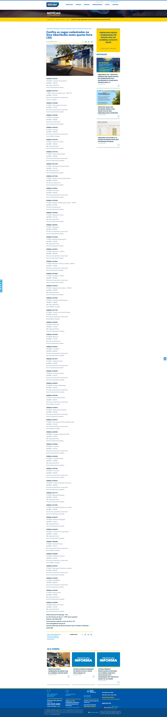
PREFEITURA (69, 4)
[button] (83, 42)
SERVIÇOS (87, 4)
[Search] (109, 2)
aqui (58, 706)
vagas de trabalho (78, 28)
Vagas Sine (88, 28)
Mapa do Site (106, 703)
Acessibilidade (113, 1)
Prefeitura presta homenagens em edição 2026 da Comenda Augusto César (108, 37)
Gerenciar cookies (93, 712)
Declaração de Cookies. (56, 714)
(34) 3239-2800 (53, 704)
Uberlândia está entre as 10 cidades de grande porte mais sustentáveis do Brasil (108, 139)
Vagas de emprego (66, 28)
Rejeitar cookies (105, 712)
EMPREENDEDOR (97, 4)
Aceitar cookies (115, 712)
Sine (48, 28)
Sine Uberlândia (55, 28)
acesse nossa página (90, 706)
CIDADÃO (78, 4)
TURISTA (107, 4)
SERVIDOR (115, 4)
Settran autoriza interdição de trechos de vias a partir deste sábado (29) (83, 671)
